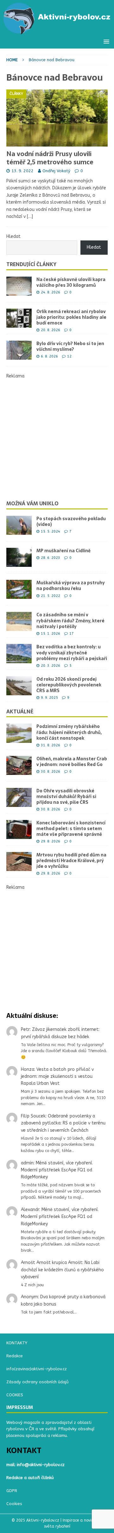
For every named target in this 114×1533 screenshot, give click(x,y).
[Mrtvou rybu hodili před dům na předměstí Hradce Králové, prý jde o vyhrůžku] (19, 861)
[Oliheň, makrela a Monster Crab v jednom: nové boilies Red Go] (19, 765)
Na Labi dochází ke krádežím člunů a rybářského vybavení (62, 1270)
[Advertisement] (57, 437)
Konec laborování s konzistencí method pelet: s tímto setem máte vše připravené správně (70, 828)
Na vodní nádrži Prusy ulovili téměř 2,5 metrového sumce (49, 158)
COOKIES (14, 1394)
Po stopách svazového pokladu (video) (71, 521)
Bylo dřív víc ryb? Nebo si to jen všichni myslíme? (70, 346)
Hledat (13, 236)
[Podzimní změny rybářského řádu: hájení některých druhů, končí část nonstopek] (19, 733)
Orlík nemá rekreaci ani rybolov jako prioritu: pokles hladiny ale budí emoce (71, 317)
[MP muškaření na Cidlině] (19, 557)
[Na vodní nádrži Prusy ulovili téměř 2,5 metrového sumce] (57, 118)
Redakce (14, 1355)
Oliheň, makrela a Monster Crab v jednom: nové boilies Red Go (71, 761)
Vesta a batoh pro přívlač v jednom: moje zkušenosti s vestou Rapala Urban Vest (57, 1076)
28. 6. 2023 (50, 558)
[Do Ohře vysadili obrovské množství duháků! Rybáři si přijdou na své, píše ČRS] (19, 797)
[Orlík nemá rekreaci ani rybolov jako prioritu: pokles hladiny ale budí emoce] (19, 318)
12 (69, 356)
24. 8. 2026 (50, 292)
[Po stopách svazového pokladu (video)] (19, 525)
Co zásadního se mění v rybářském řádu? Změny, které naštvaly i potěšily (70, 620)
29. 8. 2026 (50, 841)
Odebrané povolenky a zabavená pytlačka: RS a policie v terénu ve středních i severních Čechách (63, 1123)
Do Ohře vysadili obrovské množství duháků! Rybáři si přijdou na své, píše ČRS (66, 796)
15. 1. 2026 (50, 634)
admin (27, 1163)
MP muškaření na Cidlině (63, 550)
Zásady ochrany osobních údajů (37, 1381)
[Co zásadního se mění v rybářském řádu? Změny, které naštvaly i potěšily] (19, 621)
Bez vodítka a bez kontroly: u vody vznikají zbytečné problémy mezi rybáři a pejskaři (71, 652)
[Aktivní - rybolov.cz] (57, 31)
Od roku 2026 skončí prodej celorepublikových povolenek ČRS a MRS (68, 685)
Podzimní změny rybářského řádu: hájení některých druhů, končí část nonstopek (69, 732)
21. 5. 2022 (50, 596)
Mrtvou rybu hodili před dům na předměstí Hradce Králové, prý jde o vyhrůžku (71, 860)
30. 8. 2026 (50, 772)
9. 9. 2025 (49, 698)
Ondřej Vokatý (56, 170)
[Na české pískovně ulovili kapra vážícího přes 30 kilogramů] (19, 286)
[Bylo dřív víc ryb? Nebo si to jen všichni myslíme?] (19, 350)
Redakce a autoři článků (30, 1477)
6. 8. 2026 (49, 356)
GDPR (11, 1490)
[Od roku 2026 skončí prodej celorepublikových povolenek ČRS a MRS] (19, 685)
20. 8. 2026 (50, 330)
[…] (30, 216)
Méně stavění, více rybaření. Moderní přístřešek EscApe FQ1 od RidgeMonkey (57, 1170)
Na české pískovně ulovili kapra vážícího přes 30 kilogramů (70, 282)
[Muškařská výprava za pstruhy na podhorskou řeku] (19, 589)
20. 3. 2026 (50, 666)
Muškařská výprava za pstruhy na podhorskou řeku (70, 585)
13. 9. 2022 (22, 170)
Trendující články (31, 264)
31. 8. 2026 (50, 745)
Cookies (14, 1503)
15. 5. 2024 (50, 531)
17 (71, 634)
